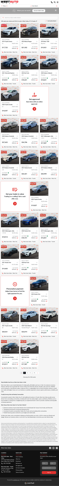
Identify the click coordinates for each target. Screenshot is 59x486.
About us (18, 459)
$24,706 (24, 142)
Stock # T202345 (44, 229)
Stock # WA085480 (45, 134)
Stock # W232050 (5, 39)
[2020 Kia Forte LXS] (29, 251)
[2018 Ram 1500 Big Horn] (49, 30)
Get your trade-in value (39, 10)
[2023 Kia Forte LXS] (29, 62)
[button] (51, 2)
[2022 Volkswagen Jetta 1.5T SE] (10, 220)
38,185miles (15, 233)
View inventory (19, 456)
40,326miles (15, 138)
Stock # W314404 (25, 134)
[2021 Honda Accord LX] (29, 157)
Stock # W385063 (35, 197)
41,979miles (34, 43)
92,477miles (54, 169)
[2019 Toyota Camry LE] (10, 30)
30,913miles (15, 359)
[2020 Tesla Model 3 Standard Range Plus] (29, 315)
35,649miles (34, 138)
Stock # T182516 (25, 260)
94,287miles (15, 43)
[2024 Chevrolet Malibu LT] (10, 346)
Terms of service (20, 472)
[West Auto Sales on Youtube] (53, 448)
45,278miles (44, 201)
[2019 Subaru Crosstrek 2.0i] (10, 157)
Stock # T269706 (44, 71)
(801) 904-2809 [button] (7, 463)
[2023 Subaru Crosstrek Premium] (29, 125)
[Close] (56, 10)
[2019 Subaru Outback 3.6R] (49, 157)
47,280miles (54, 138)
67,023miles (15, 169)
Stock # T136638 (5, 71)
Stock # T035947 (44, 323)
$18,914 (5, 237)
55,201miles (34, 327)
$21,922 (24, 47)
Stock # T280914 (5, 166)
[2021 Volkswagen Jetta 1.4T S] (49, 125)
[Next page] (37, 373)
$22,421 (24, 174)
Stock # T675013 (25, 71)
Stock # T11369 (5, 323)
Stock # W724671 (5, 134)
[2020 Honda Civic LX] (29, 220)
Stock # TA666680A (45, 39)
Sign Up (49, 472)
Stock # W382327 (44, 166)
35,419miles (34, 169)
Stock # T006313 (25, 229)
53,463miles (34, 233)
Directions (18, 461)
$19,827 (34, 205)
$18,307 (5, 111)
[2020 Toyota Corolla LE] (10, 93)
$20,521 (5, 332)
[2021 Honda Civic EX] (10, 251)
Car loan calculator (20, 468)
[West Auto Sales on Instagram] (56, 448)
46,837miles (15, 327)
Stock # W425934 (5, 260)
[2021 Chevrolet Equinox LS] (10, 62)
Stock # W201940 (5, 355)
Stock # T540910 (34, 292)
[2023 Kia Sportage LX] (49, 315)
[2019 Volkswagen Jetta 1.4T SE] (49, 220)
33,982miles (15, 75)
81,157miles (15, 264)
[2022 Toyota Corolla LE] (39, 188)
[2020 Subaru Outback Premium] (49, 62)
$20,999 (44, 174)
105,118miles (53, 327)
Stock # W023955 (5, 102)
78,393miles (54, 75)
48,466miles (34, 359)
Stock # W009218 (5, 229)
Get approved (19, 465)
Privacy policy (19, 470)
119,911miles (53, 43)
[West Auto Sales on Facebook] (49, 448)
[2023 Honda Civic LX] (39, 283)
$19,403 (5, 269)
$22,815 (24, 332)
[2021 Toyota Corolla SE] (10, 315)
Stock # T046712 (25, 166)
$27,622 (5, 142)
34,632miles (34, 264)
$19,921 (44, 47)
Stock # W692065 (25, 39)
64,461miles (15, 106)
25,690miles (34, 75)
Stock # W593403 (25, 355)
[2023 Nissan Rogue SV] (29, 30)
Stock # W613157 (25, 323)
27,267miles (44, 296)
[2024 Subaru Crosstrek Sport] (10, 125)
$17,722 (5, 47)
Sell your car (19, 463)
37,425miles (54, 233)
